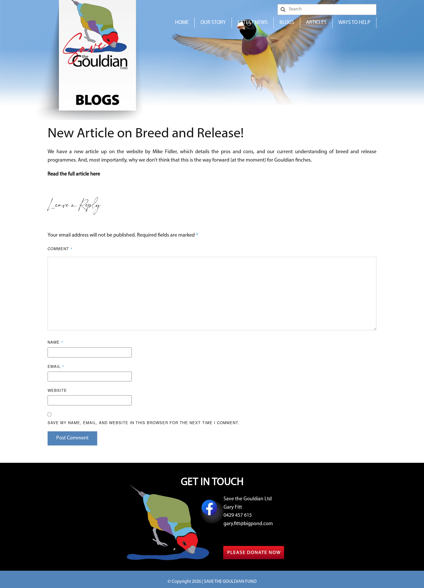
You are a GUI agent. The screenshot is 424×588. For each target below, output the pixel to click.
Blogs (286, 22)
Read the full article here (74, 174)
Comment (60, 248)
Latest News (253, 22)
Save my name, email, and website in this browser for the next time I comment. (143, 422)
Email (56, 366)
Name (55, 342)
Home (182, 22)
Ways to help (354, 22)
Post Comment (72, 438)
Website (57, 390)
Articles (316, 22)
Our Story (213, 22)
